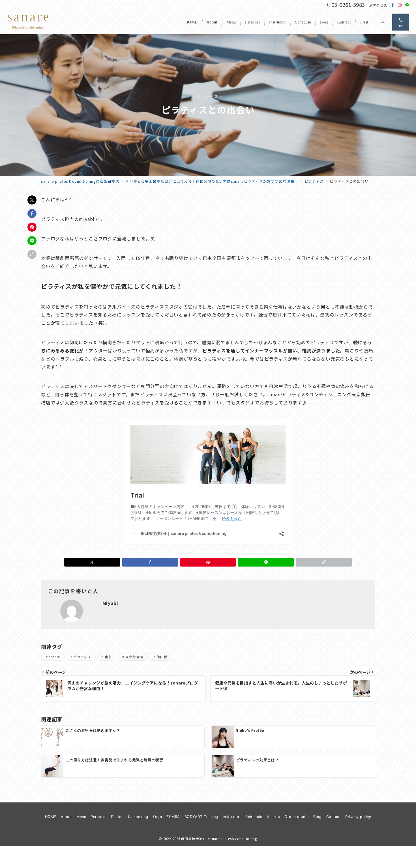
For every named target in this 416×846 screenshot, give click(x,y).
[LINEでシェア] (32, 240)
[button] (32, 254)
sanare (54, 657)
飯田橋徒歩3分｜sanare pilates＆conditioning (219, 838)
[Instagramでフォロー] (400, 5)
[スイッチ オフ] (382, 22)
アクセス (380, 5)
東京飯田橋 (134, 657)
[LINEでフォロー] (407, 5)
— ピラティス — (208, 96)
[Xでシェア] (32, 199)
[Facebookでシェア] (32, 213)
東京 (108, 657)
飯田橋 (162, 657)
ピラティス (82, 657)
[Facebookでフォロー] (393, 5)
